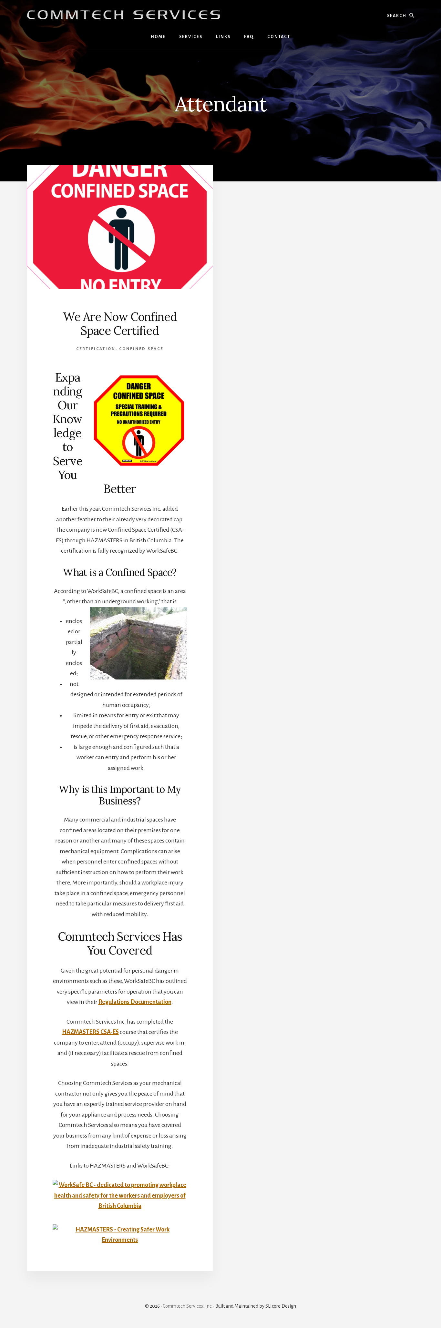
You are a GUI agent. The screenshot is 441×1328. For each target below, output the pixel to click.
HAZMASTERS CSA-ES (90, 1032)
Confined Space (141, 349)
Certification (96, 349)
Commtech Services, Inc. (187, 1306)
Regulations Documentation (134, 1002)
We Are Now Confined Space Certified (120, 323)
